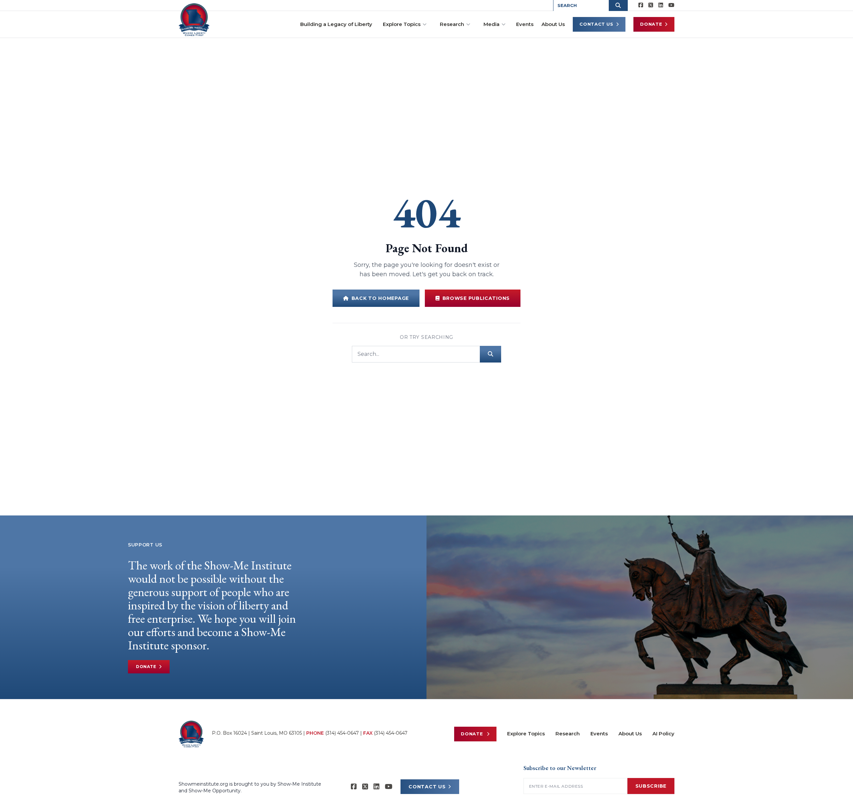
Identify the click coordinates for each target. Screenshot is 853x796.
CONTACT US (427, 787)
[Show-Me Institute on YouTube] (671, 5)
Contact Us (596, 24)
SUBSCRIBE (650, 786)
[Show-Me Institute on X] (650, 5)
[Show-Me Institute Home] (194, 19)
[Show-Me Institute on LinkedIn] (660, 5)
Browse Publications (476, 298)
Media (491, 24)
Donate (651, 24)
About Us (553, 24)
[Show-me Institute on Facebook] (640, 5)
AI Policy (663, 733)
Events (524, 24)
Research (452, 24)
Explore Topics (402, 24)
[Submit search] (490, 354)
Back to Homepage (380, 298)
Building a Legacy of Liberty (336, 24)
